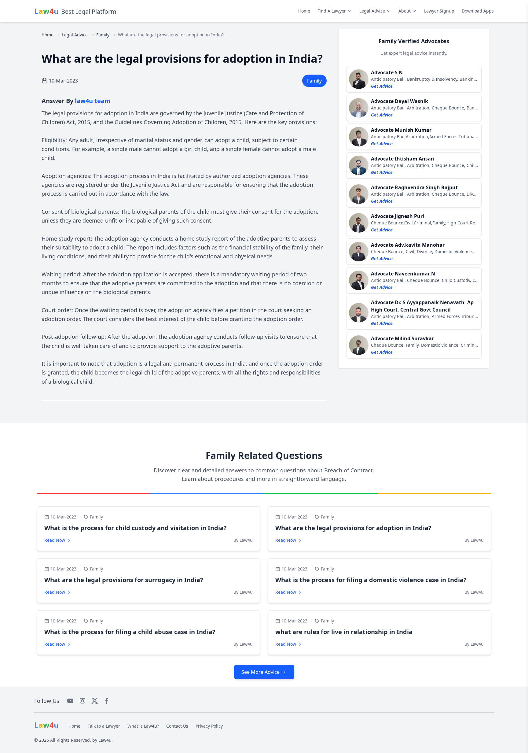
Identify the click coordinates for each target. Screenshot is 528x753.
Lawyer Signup (439, 11)
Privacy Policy (209, 726)
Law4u (105, 740)
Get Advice (382, 86)
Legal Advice (372, 11)
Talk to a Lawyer (104, 726)
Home (304, 11)
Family (102, 35)
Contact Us (177, 726)
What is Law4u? (143, 726)
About (404, 11)
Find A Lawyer (331, 11)
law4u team (93, 101)
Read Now (54, 540)
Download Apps (478, 11)
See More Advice (260, 672)
